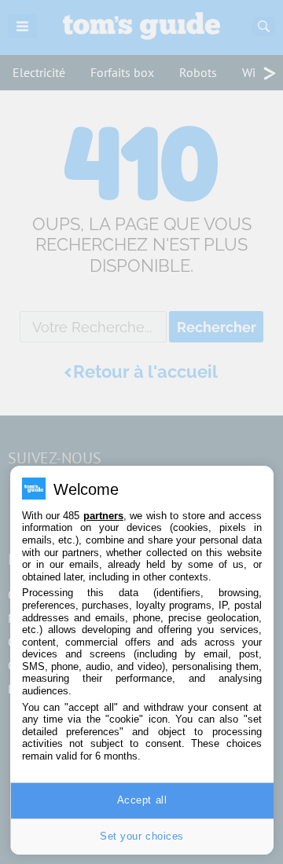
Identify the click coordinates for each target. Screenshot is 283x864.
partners (103, 516)
